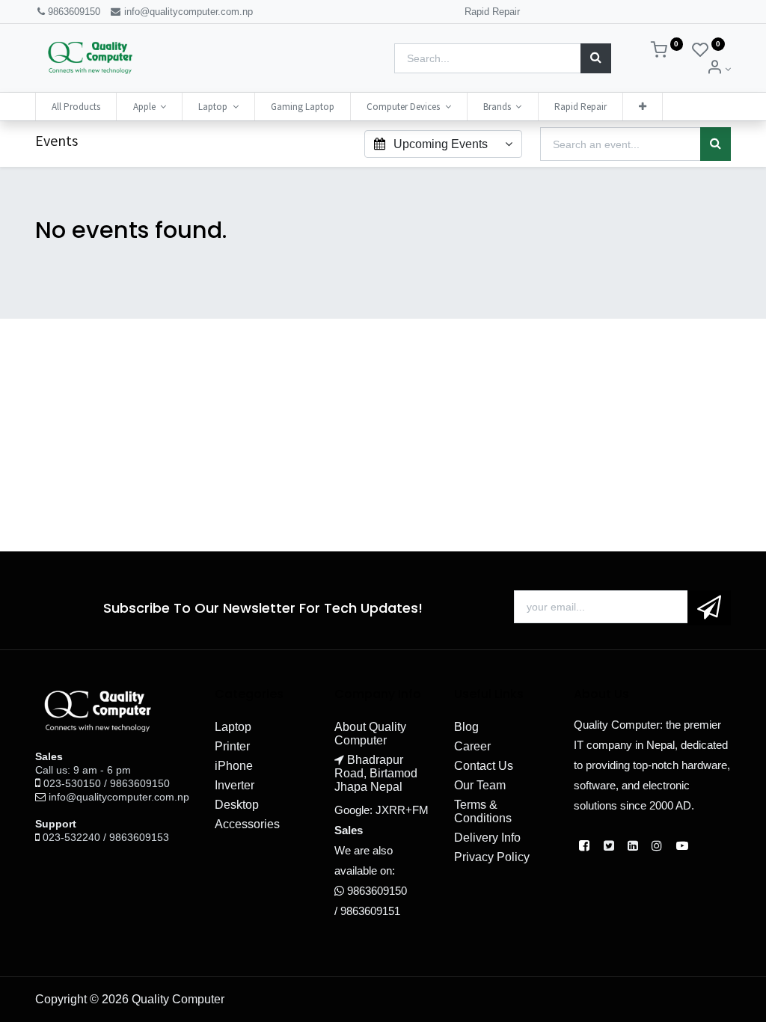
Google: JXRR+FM (381, 810)
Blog (466, 726)
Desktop (237, 804)
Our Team (480, 785)
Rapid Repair (492, 11)
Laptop (233, 726)
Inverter (234, 785)
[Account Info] (718, 69)
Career (472, 746)
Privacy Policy (492, 857)
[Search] (595, 58)
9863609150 (74, 11)
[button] (643, 106)
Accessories (247, 824)
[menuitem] (75, 106)
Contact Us (483, 765)
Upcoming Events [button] (440, 144)
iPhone (234, 765)
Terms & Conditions (483, 811)
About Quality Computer (370, 733)
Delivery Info (487, 837)
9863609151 (370, 911)
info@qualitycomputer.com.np (187, 11)
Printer (232, 746)
